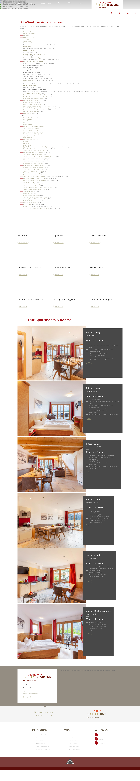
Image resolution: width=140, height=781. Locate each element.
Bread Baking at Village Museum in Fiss (34, 54)
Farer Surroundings (28, 37)
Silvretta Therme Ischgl (29, 182)
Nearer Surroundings (29, 34)
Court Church (27, 121)
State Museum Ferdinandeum (31, 128)
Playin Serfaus (27, 46)
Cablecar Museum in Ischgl (30, 111)
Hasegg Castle (27, 206)
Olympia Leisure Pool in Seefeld (32, 186)
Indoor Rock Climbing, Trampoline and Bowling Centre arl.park (40, 108)
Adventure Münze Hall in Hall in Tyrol (33, 150)
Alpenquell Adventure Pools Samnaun (33, 176)
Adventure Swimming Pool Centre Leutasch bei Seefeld (38, 188)
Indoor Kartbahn (28, 137)
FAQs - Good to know (74, 749)
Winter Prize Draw (74, 746)
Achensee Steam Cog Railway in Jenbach (34, 165)
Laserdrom (26, 143)
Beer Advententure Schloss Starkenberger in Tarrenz (37, 106)
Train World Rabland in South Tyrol (33, 169)
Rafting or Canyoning (29, 80)
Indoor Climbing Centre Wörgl (31, 173)
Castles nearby (27, 41)
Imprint (71, 738)
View (89, 362)
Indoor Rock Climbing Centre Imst (32, 100)
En (82, 3)
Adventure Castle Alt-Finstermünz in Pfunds (35, 197)
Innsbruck (26, 35)
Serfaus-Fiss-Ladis (28, 32)
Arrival (27, 697)
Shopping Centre (38, 98)
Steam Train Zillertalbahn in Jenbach (33, 163)
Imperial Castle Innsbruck (30, 202)
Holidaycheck (103, 739)
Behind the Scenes (28, 50)
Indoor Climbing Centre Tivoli (31, 139)
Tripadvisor (102, 743)
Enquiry (30, 3)
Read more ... (23, 242)
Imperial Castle (27, 119)
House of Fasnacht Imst (29, 102)
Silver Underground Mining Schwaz (33, 160)
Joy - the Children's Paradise (31, 147)
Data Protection (73, 741)
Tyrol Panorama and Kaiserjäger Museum (34, 134)
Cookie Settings (73, 744)
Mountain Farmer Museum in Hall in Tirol (34, 152)
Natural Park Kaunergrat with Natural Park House (37, 95)
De (80, 3)
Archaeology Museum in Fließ (31, 93)
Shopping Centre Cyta (48, 147)
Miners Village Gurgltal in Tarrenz (32, 104)
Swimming (26, 39)
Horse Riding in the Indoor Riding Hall (33, 61)
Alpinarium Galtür (28, 113)
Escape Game (27, 145)
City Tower (26, 123)
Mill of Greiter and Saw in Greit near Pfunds (35, 97)
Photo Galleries (119, 14)
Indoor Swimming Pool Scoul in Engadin (34, 180)
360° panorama (40, 744)
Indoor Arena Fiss (28, 43)
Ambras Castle (27, 204)
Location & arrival (41, 735)
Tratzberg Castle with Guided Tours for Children (36, 208)
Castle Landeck (27, 193)
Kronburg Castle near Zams (31, 195)
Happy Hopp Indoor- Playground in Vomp (34, 158)
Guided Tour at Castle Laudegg (32, 58)
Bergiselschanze (27, 124)
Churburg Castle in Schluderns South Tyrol (35, 199)
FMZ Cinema (26, 98)
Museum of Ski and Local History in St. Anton (35, 110)
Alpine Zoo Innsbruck (29, 136)
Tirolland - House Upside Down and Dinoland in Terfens (38, 156)
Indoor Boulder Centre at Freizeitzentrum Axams (36, 149)
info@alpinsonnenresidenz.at (31, 693)
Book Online (46, 3)
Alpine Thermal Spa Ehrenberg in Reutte (34, 189)
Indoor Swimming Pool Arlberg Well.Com (34, 178)
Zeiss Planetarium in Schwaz (31, 162)
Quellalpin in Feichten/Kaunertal (32, 175)
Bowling (25, 141)
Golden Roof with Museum (30, 117)
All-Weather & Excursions (43, 749)
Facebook (111, 14)
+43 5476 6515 (27, 691)
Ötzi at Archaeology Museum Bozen (33, 171)
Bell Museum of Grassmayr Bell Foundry (34, 132)
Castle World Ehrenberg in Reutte (32, 201)
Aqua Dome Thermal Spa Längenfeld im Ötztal (36, 184)
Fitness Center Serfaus (29, 85)
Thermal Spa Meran (28, 191)
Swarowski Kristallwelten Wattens (32, 154)
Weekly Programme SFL (42, 746)
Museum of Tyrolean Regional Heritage (34, 126)
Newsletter (72, 735)
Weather (128, 14)
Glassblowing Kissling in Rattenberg (33, 167)
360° (136, 14)
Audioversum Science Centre (31, 130)
